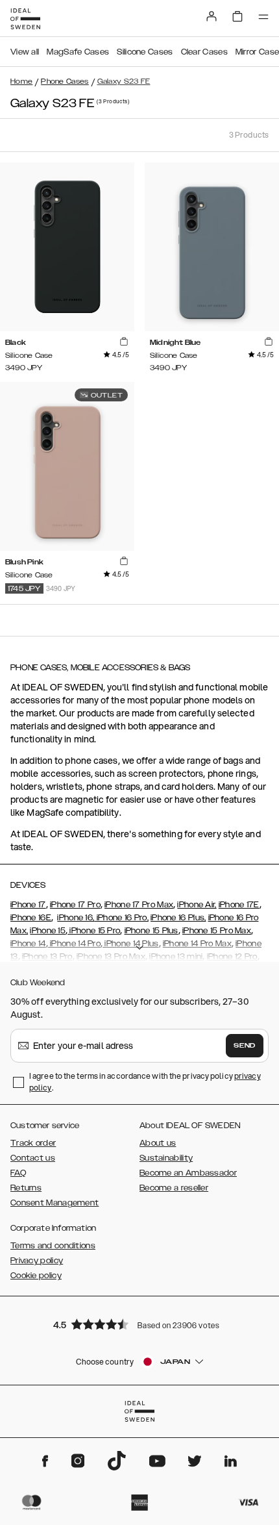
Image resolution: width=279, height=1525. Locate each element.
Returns (26, 1187)
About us (158, 1143)
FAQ (18, 1173)
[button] (139, 1324)
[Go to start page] (25, 18)
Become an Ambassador (188, 1173)
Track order (33, 1143)
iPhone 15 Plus (151, 930)
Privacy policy (36, 1260)
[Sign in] (211, 16)
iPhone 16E (30, 917)
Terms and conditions (52, 1245)
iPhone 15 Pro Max (216, 930)
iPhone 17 (28, 904)
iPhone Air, (196, 904)
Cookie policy (36, 1275)
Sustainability (166, 1158)
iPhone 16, (75, 917)
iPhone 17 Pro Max (138, 904)
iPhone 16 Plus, (178, 917)
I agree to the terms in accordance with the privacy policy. (145, 1081)
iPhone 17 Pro (75, 904)
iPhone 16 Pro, (121, 917)
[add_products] (124, 342)
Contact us (32, 1158)
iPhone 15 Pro (93, 930)
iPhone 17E (239, 904)
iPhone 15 (48, 930)
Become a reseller (174, 1187)
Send (245, 1045)
